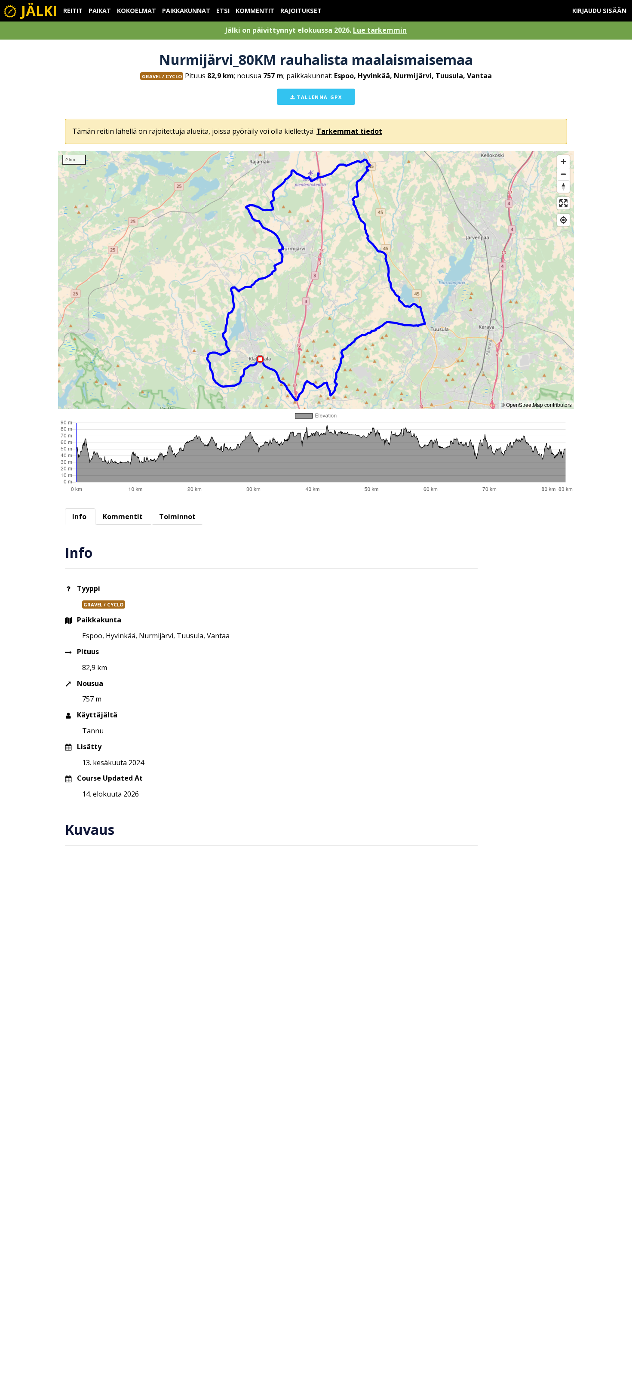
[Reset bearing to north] (563, 186)
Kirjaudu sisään (599, 10)
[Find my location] (563, 220)
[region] (316, 280)
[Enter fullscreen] (563, 203)
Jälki (37, 10)
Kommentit (255, 10)
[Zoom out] (563, 174)
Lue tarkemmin (380, 30)
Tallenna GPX (318, 97)
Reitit (73, 10)
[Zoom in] (563, 161)
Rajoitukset (301, 10)
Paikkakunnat (186, 10)
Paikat (100, 10)
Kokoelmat (136, 10)
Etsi (223, 10)
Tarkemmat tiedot (349, 131)
